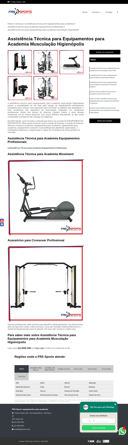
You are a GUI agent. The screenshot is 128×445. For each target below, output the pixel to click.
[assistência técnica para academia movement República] (45, 62)
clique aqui (39, 348)
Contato (108, 12)
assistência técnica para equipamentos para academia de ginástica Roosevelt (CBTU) (103, 84)
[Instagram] (2, 220)
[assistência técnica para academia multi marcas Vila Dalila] (45, 88)
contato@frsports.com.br (21, 429)
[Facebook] (2, 224)
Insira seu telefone (98, 416)
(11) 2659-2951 (18, 426)
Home (85, 12)
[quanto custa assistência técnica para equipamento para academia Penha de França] (20, 88)
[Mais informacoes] (117, 12)
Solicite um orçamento (105, 52)
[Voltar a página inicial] (20, 12)
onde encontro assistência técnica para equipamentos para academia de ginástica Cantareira (104, 101)
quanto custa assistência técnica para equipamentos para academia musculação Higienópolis (104, 110)
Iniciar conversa (98, 428)
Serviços (96, 12)
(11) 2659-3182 (25, 348)
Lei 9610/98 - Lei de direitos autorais (59, 401)
